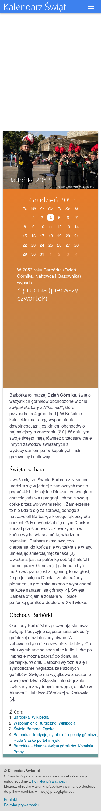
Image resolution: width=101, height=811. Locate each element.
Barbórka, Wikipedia (31, 717)
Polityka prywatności (21, 805)
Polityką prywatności (49, 781)
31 (42, 254)
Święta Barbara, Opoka (33, 728)
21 (76, 235)
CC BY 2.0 (87, 187)
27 (68, 245)
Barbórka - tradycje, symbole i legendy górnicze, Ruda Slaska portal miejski (55, 737)
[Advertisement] (50, 346)
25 (50, 245)
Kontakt (10, 799)
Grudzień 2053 (52, 199)
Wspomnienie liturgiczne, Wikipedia (44, 723)
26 (59, 245)
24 (42, 245)
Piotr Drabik (73, 187)
